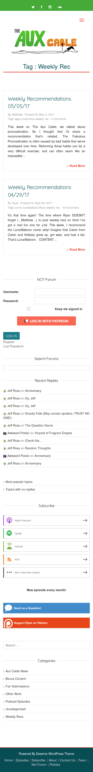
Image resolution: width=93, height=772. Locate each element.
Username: (11, 292)
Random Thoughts (38, 448)
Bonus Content (16, 678)
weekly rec (42, 119)
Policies (55, 764)
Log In (11, 336)
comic (18, 207)
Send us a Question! (27, 608)
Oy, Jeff (30, 398)
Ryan (15, 203)
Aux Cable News (17, 671)
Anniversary (33, 390)
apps (18, 119)
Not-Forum (39, 764)
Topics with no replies (20, 489)
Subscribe (38, 760)
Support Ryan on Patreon (31, 623)
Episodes (22, 760)
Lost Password (13, 346)
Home (9, 760)
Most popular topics (19, 481)
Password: (11, 301)
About (53, 760)
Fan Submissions (17, 686)
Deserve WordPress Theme (55, 753)
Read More (77, 166)
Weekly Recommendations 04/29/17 (39, 191)
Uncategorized (16, 709)
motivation (28, 119)
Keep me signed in (68, 309)
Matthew (17, 114)
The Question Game (39, 425)
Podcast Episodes (18, 701)
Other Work (13, 694)
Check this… (33, 440)
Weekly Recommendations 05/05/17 (39, 102)
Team (82, 760)
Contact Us (67, 760)
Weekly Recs (14, 716)
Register (9, 342)
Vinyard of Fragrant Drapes (53, 433)
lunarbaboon (30, 207)
